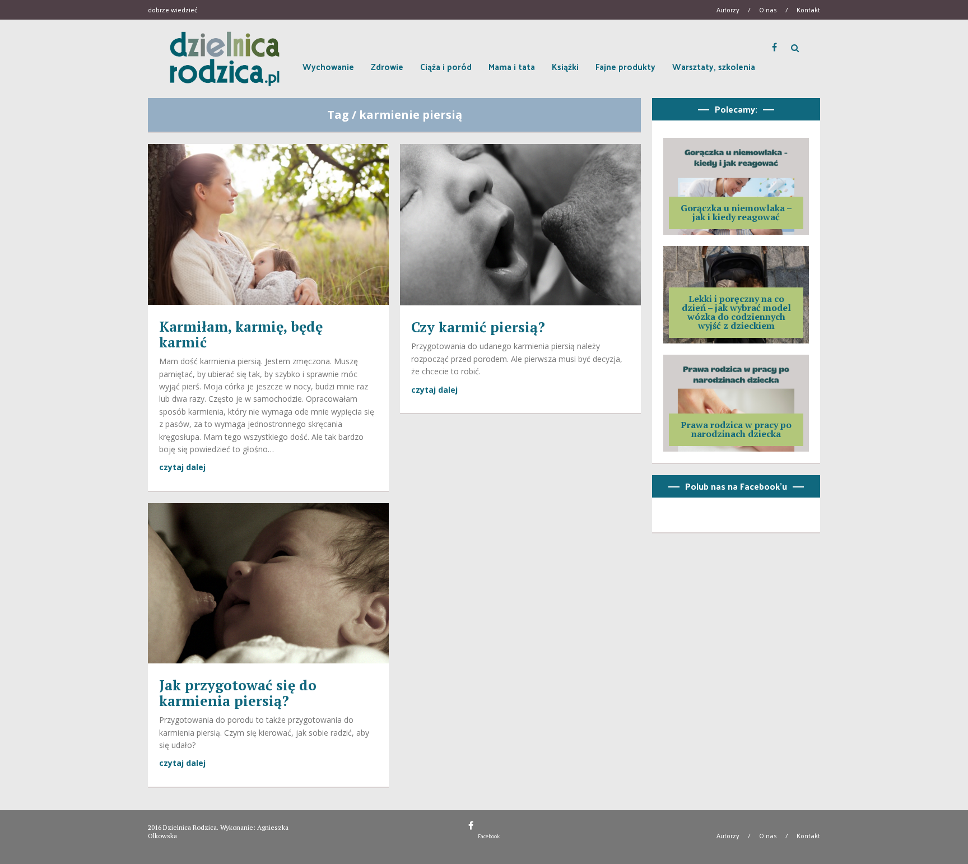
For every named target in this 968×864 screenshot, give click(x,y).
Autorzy (727, 9)
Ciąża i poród (446, 66)
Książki (565, 66)
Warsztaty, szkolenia (713, 66)
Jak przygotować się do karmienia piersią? (238, 693)
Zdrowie (387, 66)
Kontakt (808, 9)
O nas (768, 9)
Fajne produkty (625, 66)
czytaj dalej (182, 467)
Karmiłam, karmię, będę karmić (241, 334)
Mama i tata (511, 66)
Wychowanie (328, 66)
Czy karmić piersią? (478, 327)
